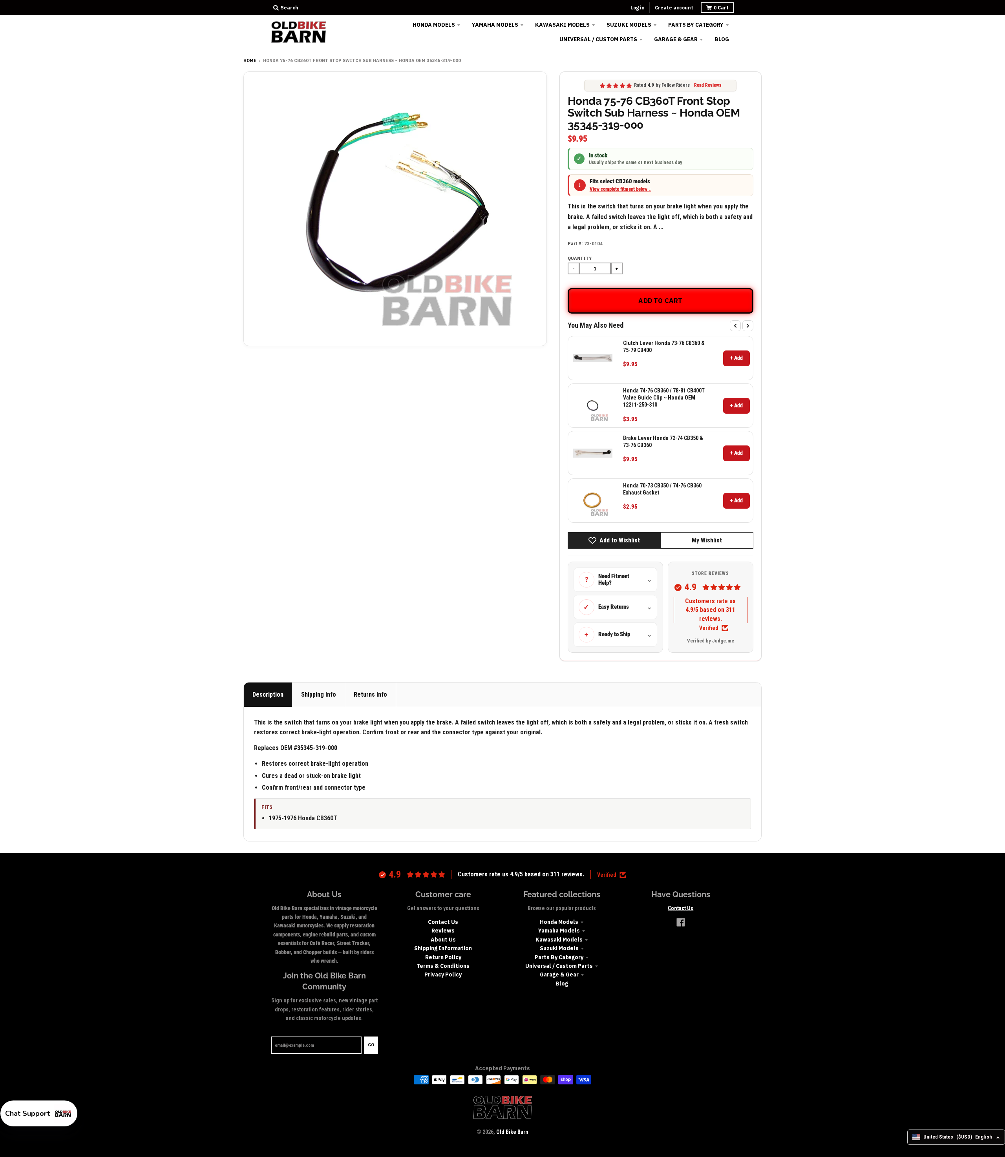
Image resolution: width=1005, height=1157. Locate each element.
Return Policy (443, 957)
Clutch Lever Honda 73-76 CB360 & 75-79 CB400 (664, 346)
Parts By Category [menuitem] (696, 24)
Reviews (443, 930)
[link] (592, 358)
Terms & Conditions (443, 965)
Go (371, 1045)
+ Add (736, 358)
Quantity (580, 258)
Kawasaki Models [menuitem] (562, 24)
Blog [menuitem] (721, 39)
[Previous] (735, 325)
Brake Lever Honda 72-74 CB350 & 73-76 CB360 (663, 441)
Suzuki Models (559, 948)
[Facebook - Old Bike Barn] (680, 922)
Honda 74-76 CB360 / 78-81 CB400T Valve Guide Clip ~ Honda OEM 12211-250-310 (664, 397)
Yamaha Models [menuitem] (495, 24)
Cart (721, 8)
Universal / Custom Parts (559, 965)
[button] (38, 1113)
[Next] (747, 325)
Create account (674, 8)
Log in (637, 8)
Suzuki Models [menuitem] (629, 24)
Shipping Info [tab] (318, 694)
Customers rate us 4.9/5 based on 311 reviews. (710, 609)
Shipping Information (443, 948)
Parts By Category (559, 957)
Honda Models (559, 921)
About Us (443, 939)
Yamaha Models (559, 930)
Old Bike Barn (512, 1132)
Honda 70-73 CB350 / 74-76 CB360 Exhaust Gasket (662, 489)
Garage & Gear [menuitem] (676, 39)
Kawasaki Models (559, 939)
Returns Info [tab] (370, 694)
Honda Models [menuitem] (434, 24)
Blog (561, 983)
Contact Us (443, 921)
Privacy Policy (443, 974)
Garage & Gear (559, 974)
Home (249, 60)
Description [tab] (267, 694)
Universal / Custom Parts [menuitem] (598, 39)
